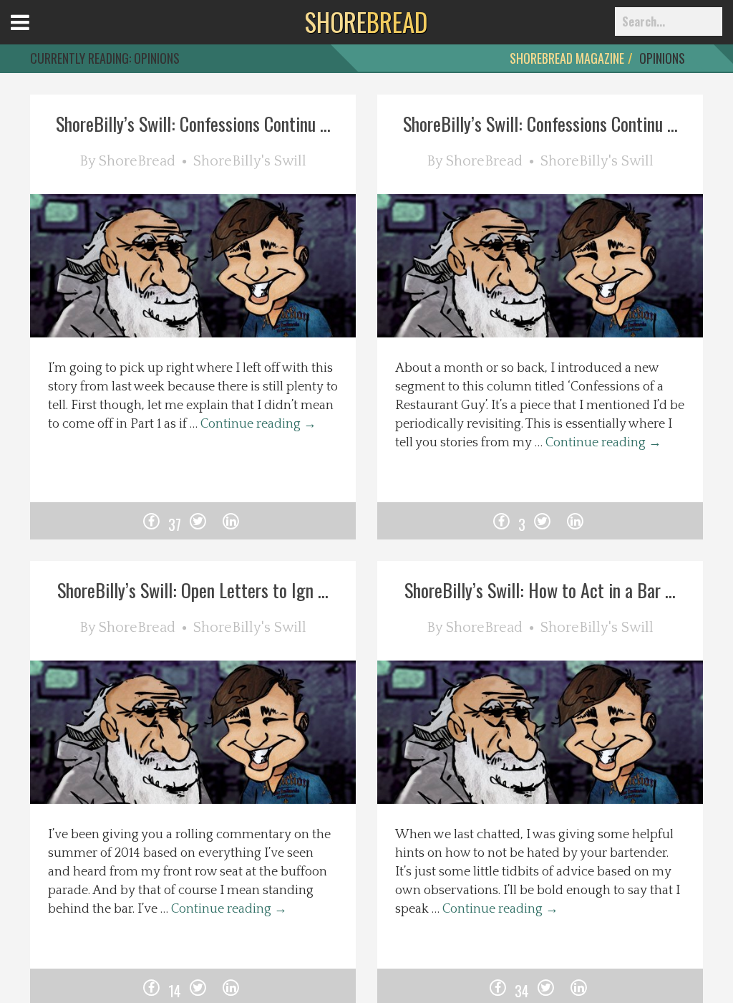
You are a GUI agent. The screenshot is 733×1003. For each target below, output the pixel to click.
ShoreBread (137, 161)
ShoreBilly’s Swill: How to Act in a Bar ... (540, 590)
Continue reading (258, 424)
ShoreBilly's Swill (249, 161)
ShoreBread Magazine (567, 58)
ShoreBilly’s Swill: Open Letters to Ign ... (193, 590)
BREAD (366, 21)
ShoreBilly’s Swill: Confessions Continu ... (193, 124)
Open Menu (37, 35)
